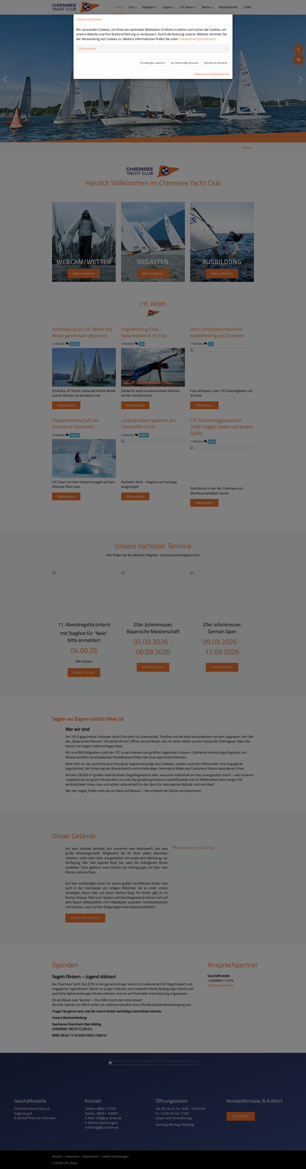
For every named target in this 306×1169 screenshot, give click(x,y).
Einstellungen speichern (152, 62)
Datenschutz (189, 39)
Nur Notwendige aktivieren (185, 62)
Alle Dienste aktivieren (216, 62)
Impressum (208, 39)
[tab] (153, 48)
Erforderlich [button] (88, 48)
